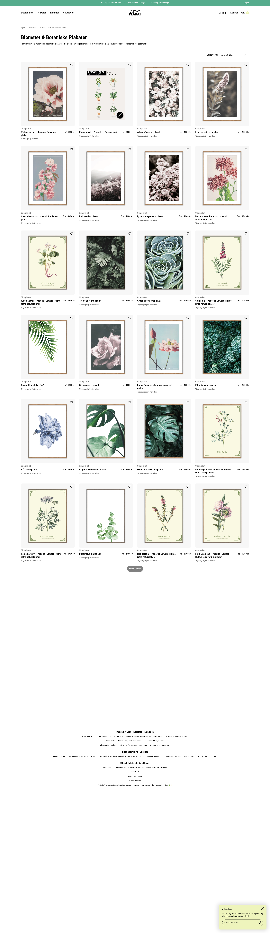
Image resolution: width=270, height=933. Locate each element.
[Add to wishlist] (71, 64)
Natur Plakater (135, 772)
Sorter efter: (213, 54)
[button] (222, 13)
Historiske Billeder (135, 776)
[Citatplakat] (135, 12)
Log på (246, 3)
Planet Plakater (135, 781)
